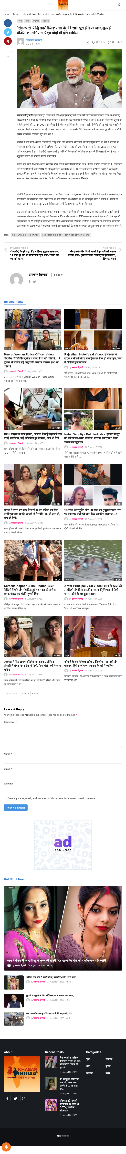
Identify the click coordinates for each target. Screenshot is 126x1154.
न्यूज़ (20, 20)
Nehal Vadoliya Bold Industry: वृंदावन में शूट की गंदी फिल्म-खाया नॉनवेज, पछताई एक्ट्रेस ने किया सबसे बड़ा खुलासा (92, 438)
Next (24, 693)
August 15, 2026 (95, 670)
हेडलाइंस (46, 20)
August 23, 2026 (95, 598)
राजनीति (36, 20)
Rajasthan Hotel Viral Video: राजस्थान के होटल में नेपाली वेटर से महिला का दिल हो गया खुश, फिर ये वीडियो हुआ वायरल (93, 358)
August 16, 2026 (34, 598)
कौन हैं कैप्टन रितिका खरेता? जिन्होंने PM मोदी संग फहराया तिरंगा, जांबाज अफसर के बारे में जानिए (90, 663)
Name (8, 753)
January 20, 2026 (35, 443)
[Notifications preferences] (6, 1147)
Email (8, 768)
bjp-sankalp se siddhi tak (25, 234)
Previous (12, 693)
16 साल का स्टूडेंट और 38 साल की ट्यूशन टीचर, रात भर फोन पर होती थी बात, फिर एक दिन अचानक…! (92, 512)
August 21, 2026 (95, 518)
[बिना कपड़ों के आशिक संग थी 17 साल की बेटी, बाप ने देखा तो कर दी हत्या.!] (51, 1062)
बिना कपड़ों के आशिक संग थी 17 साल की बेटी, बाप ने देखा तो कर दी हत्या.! (70, 1062)
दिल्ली (7, 428)
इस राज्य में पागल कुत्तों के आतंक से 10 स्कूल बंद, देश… (50, 1013)
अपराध (68, 503)
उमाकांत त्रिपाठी (34, 40)
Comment (10, 722)
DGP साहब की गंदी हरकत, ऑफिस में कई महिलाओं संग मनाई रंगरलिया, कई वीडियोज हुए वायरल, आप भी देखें (33, 436)
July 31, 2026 (94, 367)
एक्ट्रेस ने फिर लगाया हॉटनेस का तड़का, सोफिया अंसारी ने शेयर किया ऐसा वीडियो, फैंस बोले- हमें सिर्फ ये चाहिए (32, 665)
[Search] (119, 4)
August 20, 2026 (34, 371)
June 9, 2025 (33, 44)
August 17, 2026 (95, 447)
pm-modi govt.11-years (77, 234)
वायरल (7, 348)
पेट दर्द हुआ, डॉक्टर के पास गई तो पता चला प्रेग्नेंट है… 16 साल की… (69, 1084)
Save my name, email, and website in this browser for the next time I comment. (52, 798)
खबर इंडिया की (63, 1135)
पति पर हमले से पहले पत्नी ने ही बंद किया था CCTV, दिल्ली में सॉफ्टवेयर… (69, 1105)
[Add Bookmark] (8, 55)
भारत (27, 20)
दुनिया (108, 1066)
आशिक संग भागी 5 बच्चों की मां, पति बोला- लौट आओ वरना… (52, 977)
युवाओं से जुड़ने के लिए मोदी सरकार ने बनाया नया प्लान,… (51, 995)
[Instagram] (23, 1098)
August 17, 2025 (34, 674)
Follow (58, 274)
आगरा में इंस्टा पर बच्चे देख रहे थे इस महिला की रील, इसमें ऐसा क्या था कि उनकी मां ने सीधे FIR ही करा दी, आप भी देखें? (32, 514)
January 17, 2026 (35, 522)
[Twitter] (34, 281)
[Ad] (63, 845)
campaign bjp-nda (51, 234)
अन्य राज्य (69, 579)
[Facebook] (30, 281)
